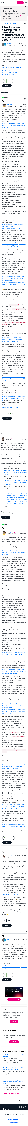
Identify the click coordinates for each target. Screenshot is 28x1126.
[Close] (25, 1112)
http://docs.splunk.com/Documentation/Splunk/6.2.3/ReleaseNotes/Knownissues (14, 398)
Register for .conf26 (14, 999)
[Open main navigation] (26, 2)
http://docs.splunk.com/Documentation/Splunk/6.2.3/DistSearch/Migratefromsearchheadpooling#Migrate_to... (14, 244)
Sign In (20, 2)
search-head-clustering (9, 72)
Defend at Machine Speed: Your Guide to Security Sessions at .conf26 (14, 1068)
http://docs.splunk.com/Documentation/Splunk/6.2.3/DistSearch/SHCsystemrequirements (15, 472)
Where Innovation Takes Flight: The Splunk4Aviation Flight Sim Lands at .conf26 (13, 1081)
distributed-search (8, 67)
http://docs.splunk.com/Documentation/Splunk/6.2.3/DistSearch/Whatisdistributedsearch (13, 125)
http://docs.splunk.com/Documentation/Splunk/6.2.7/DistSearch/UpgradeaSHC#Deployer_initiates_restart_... (13, 379)
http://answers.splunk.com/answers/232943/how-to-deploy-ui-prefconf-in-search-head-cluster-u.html (13, 339)
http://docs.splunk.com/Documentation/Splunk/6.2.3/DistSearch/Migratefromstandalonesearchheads (13, 284)
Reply (6, 85)
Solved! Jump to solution (11, 23)
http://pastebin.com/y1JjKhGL (11, 894)
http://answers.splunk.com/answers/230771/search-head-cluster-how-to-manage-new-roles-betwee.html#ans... (13, 226)
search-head (6, 70)
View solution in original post (10, 407)
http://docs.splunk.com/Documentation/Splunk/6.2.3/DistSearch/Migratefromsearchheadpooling (14, 278)
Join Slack (14, 1021)
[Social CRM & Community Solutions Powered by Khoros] (22, 1100)
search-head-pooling (8, 75)
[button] (25, 24)
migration (18, 67)
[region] (14, 1118)
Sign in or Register (18, 15)
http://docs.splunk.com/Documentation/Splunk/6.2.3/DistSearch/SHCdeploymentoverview (15, 482)
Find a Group (14, 1041)
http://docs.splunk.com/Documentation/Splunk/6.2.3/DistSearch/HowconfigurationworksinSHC (14, 967)
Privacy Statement (13, 1119)
